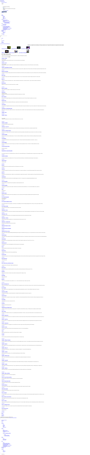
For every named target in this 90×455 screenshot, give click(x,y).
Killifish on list (3, 52)
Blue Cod (3, 79)
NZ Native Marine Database (6, 26)
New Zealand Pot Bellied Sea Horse (7, 201)
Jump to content (2, 0)
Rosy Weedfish (4, 287)
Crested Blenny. (4, 138)
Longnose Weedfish (4, 185)
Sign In (4, 9)
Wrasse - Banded (4, 392)
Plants (2, 23)
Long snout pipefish (4, 181)
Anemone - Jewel (4, 62)
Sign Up (3, 12)
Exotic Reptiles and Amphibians (6, 29)
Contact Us (3, 415)
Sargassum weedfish (4, 291)
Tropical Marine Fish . (23, 48)
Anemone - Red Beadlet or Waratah (7, 67)
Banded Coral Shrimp (5, 71)
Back (3, 424)
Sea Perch (3, 303)
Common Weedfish (4, 134)
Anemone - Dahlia (4, 58)
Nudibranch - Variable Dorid (6, 221)
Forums (2, 15)
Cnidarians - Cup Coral (5, 126)
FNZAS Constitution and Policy (7, 433)
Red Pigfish (3, 275)
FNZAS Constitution (6, 22)
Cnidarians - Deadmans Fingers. (6, 130)
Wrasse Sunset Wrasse (5, 408)
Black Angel (3, 75)
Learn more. (3, 61)
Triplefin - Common (4, 351)
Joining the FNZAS (5, 430)
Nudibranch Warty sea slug (6, 231)
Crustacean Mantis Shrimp (5, 146)
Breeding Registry (5, 28)
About (2, 19)
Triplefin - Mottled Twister (5, 355)
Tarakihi (3, 334)
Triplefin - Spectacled (5, 360)
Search (4, 32)
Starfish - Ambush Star (5, 315)
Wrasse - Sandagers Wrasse (6, 404)
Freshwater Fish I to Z (14, 48)
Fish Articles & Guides (5, 27)
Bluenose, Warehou (4, 88)
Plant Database (4, 24)
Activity (2, 31)
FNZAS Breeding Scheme (6, 20)
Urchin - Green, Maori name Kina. (7, 377)
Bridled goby (3, 92)
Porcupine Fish (4, 254)
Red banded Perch (4, 258)
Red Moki (3, 271)
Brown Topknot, (4, 96)
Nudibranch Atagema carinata (6, 225)
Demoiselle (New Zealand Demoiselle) (7, 150)
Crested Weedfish (4, 142)
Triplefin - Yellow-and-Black (6, 373)
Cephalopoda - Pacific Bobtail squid (7, 108)
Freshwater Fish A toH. (4, 48)
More (3, 18)
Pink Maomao (4, 250)
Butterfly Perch (4, 100)
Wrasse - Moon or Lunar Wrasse (6, 396)
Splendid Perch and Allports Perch (7, 307)
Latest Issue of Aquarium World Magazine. (5, 43)
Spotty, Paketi (4, 311)
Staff (3, 17)
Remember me (4, 8)
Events (4, 425)
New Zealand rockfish (5, 206)
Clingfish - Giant (4, 112)
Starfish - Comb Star (5, 319)
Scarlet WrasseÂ (4, 295)
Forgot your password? (5, 10)
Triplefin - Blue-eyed (5, 347)
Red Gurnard (4, 267)
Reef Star (3, 279)
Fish (2, 25)
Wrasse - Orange (4, 400)
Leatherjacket (4, 176)
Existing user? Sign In (4, 2)
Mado (2, 189)
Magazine (3, 30)
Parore (3, 246)
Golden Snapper (4, 160)
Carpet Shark (4, 104)
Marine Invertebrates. (11, 52)
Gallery (4, 16)
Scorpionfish (3, 299)
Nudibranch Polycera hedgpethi (6, 228)
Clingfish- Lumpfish (4, 122)
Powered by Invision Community (12, 417)
